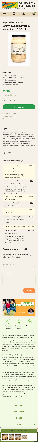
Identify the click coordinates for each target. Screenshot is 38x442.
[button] (5, 14)
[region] (19, 307)
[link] (19, 307)
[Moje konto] (24, 14)
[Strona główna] (19, 5)
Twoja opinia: (7, 273)
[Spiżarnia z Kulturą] (7, 71)
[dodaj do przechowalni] (33, 100)
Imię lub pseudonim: (9, 264)
